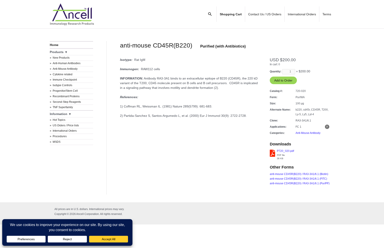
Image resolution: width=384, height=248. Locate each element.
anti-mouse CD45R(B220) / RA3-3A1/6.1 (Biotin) (299, 174)
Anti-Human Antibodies (66, 63)
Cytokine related (62, 74)
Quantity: (275, 71)
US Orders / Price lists (66, 125)
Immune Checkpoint (65, 79)
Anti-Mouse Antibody (65, 68)
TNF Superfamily (63, 107)
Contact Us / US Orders (264, 14)
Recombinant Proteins (66, 96)
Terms (326, 14)
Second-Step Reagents (67, 101)
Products (57, 52)
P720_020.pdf (285, 151)
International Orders (302, 14)
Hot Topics (59, 119)
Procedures (60, 136)
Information (58, 114)
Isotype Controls (62, 85)
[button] (210, 14)
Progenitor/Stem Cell (65, 90)
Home (54, 45)
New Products (61, 57)
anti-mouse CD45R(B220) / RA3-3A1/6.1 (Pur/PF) (300, 183)
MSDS (56, 141)
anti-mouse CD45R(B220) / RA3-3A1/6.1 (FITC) (298, 178)
